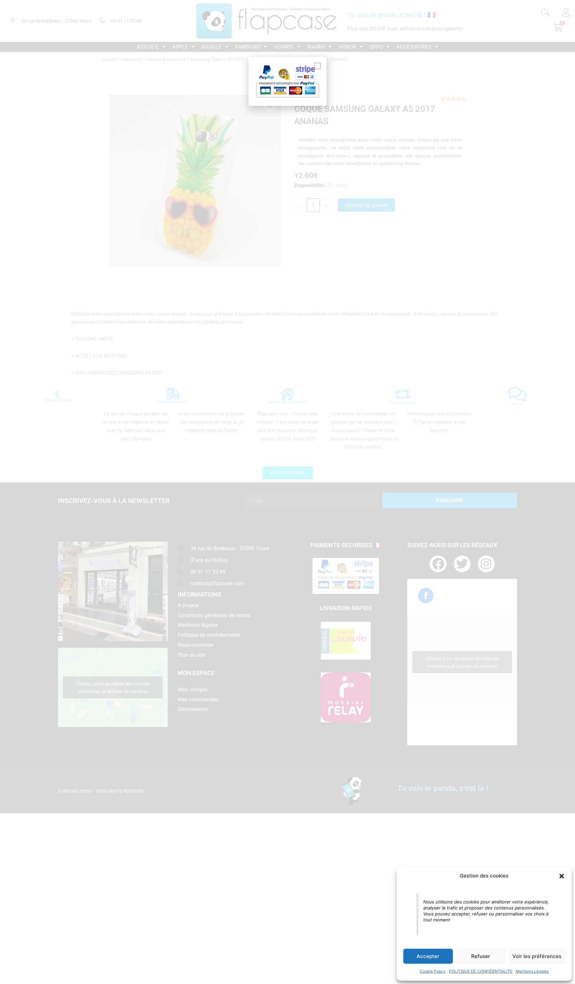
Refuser (480, 956)
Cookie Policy (433, 971)
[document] (287, 492)
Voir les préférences (536, 956)
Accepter (428, 956)
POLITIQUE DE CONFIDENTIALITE (480, 971)
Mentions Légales (532, 971)
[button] (561, 876)
